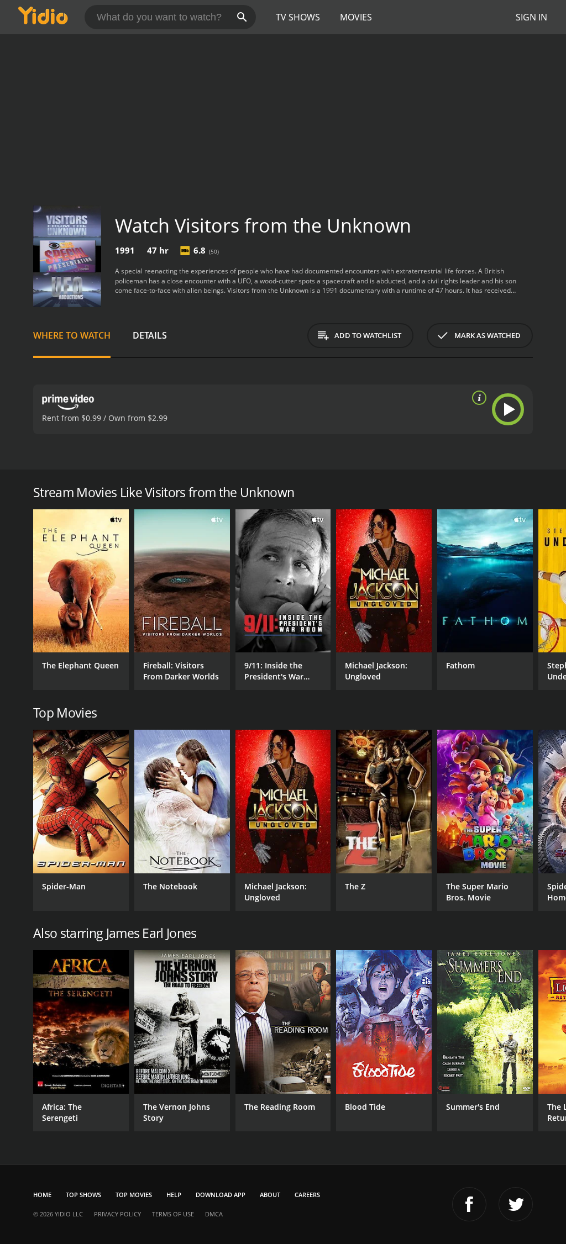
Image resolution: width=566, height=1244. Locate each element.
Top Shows (83, 1194)
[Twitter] (516, 1204)
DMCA (214, 1214)
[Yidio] (43, 17)
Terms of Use (173, 1214)
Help (173, 1194)
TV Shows (298, 17)
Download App (220, 1194)
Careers (307, 1194)
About (270, 1194)
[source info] (477, 398)
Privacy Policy (117, 1214)
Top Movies (134, 1194)
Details (150, 335)
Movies (356, 17)
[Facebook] (469, 1204)
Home (42, 1194)
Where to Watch (72, 335)
